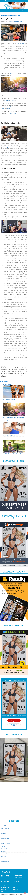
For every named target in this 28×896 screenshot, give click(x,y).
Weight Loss (3, 851)
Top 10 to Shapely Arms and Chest (10, 435)
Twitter (3, 876)
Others (2, 864)
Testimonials (15, 889)
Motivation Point (4, 848)
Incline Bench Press (9, 100)
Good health (3, 846)
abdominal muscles (12, 273)
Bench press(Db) (15, 107)
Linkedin (5, 876)
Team (14, 887)
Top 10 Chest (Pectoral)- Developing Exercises (13, 417)
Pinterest (7, 876)
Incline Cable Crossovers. (15, 118)
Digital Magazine (18, 877)
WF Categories (4, 885)
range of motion (10, 147)
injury (19, 243)
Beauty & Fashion (4, 825)
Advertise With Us (18, 875)
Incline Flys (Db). (13, 113)
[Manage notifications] (25, 893)
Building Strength (7, 15)
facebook (2, 876)
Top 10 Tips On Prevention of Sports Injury (12, 453)
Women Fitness (8, 6)
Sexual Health (4, 853)
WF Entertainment (4, 891)
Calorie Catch (4, 831)
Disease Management (5, 838)
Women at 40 (4, 859)
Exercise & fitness (15, 15)
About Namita (15, 885)
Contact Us (15, 891)
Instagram (9, 876)
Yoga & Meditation (5, 861)
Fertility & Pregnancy (5, 843)
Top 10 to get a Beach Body (9, 399)
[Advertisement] (14, 789)
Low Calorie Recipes (5, 887)
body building (20, 43)
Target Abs (3, 856)
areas (11, 73)
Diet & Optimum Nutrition (7, 836)
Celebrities (3, 833)
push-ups (9, 108)
